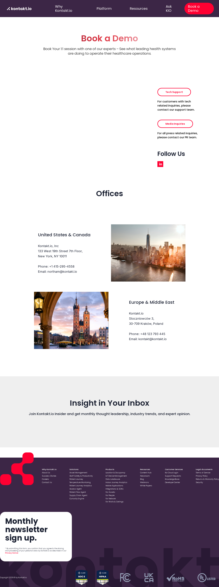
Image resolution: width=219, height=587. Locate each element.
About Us (46, 472)
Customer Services (174, 469)
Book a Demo (194, 8)
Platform (104, 8)
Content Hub (145, 472)
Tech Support (174, 92)
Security (199, 482)
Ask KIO (169, 8)
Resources (139, 8)
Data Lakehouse (113, 479)
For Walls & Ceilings (115, 501)
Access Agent (75, 488)
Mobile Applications (114, 485)
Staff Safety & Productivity (81, 475)
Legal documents (204, 469)
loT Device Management (116, 475)
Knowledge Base (172, 479)
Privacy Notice (11, 553)
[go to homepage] (19, 8)
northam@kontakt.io (62, 271)
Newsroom (145, 475)
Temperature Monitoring (80, 482)
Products (110, 469)
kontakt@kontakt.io (152, 339)
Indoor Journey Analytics (116, 482)
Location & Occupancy (115, 472)
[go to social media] (160, 164)
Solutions (74, 469)
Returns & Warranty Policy (207, 479)
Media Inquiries (175, 123)
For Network (111, 498)
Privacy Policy (202, 475)
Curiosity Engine (76, 498)
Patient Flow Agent (77, 492)
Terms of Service (203, 472)
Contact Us (47, 482)
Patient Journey (76, 479)
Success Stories (49, 475)
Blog (142, 479)
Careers (45, 479)
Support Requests (173, 475)
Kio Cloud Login (171, 472)
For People (110, 495)
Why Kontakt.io (63, 8)
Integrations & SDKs (115, 488)
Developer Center (172, 482)
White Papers (146, 485)
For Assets (110, 492)
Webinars (144, 482)
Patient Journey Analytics (80, 485)
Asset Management (78, 472)
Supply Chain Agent (78, 495)
